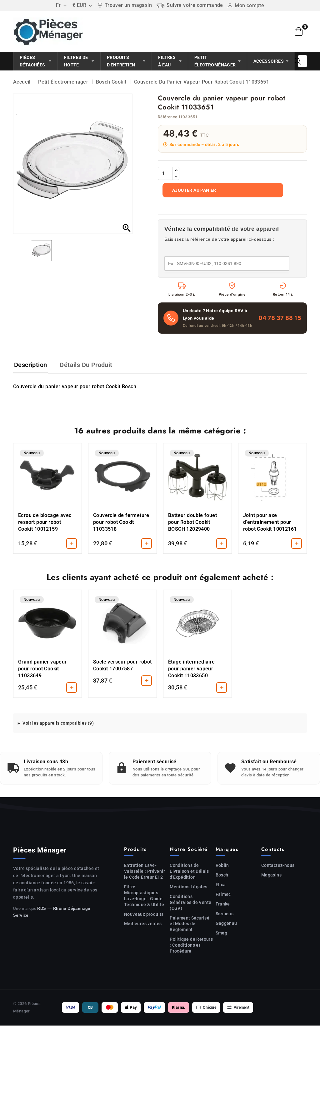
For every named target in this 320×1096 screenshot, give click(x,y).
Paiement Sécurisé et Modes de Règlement (189, 923)
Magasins (271, 874)
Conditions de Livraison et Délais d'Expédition (189, 871)
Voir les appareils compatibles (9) (58, 723)
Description (30, 365)
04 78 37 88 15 (279, 318)
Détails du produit (86, 365)
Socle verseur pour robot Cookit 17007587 (122, 665)
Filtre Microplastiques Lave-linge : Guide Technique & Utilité (144, 895)
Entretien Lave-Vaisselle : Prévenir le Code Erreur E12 (144, 871)
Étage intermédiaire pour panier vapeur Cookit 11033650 (191, 668)
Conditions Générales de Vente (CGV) (190, 902)
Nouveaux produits (144, 914)
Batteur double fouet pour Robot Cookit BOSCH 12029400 (192, 522)
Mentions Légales (188, 886)
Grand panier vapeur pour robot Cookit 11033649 (42, 668)
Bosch (222, 874)
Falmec (223, 894)
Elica (221, 884)
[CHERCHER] (297, 61)
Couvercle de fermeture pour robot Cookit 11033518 (121, 522)
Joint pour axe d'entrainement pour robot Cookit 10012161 (270, 522)
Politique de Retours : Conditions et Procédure (191, 945)
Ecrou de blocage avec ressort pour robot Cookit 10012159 (44, 522)
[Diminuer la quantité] (175, 176)
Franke (223, 903)
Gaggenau (226, 923)
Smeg (222, 932)
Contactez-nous (278, 865)
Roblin (222, 865)
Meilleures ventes (143, 923)
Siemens (225, 913)
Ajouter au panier (194, 190)
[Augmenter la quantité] (175, 170)
